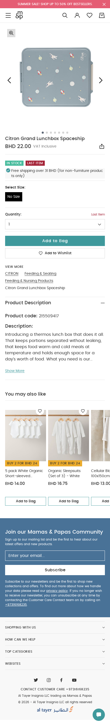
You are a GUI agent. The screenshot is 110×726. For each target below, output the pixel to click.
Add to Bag (26, 501)
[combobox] (55, 224)
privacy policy (57, 590)
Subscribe (55, 570)
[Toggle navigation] (8, 15)
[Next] (101, 80)
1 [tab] (43, 133)
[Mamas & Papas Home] (19, 15)
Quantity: (13, 214)
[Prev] (9, 80)
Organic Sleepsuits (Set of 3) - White (64, 473)
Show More (15, 371)
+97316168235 (16, 604)
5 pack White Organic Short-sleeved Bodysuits (24, 474)
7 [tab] (67, 133)
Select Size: (15, 187)
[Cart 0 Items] (102, 15)
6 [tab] (63, 133)
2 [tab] (47, 133)
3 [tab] (51, 133)
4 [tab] (55, 133)
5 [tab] (59, 133)
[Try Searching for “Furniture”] (65, 15)
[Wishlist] (40, 411)
